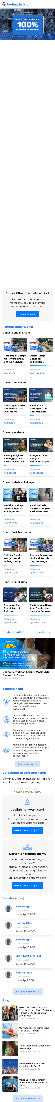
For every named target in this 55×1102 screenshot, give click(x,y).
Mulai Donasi (27, 314)
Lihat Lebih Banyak (25, 991)
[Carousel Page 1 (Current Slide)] (27, 281)
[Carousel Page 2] (29, 281)
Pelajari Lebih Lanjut (25, 830)
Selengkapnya (42, 632)
